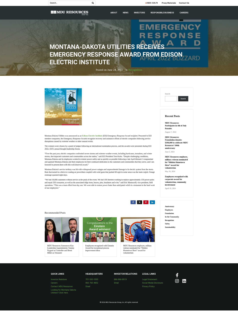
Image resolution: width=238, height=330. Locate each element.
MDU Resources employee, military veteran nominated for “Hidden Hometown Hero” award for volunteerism (176, 162)
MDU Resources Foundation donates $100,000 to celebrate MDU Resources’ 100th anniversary (176, 142)
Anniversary (169, 206)
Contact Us (184, 3)
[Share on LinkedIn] (152, 202)
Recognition (135, 69)
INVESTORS (139, 12)
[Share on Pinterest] (146, 202)
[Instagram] (177, 281)
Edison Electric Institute (92, 136)
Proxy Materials (169, 3)
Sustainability (170, 227)
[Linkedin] (184, 281)
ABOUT (113, 12)
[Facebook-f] (177, 275)
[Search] (92, 3)
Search (167, 94)
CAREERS (184, 12)
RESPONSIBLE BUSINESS (162, 12)
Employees (169, 210)
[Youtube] (184, 275)
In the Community (172, 217)
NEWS (125, 12)
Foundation (169, 213)
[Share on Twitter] (139, 202)
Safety (167, 224)
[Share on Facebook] (133, 202)
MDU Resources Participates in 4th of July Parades (175, 126)
